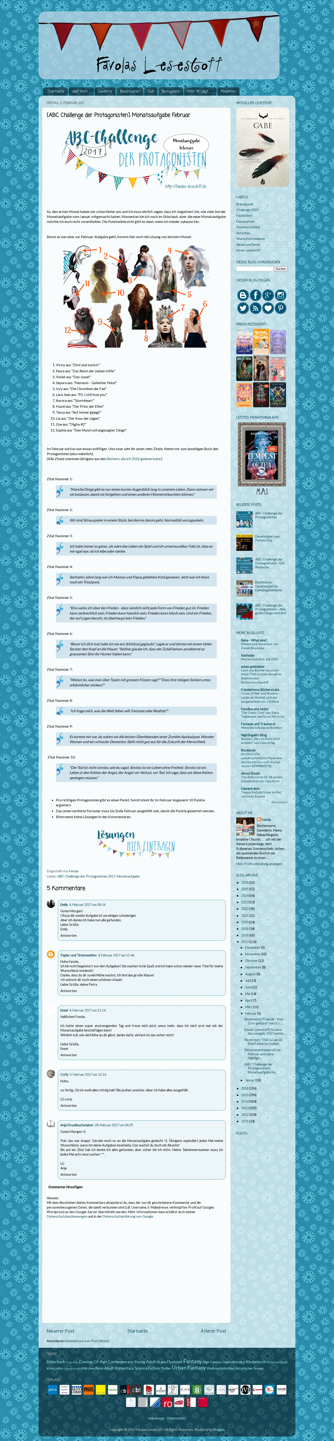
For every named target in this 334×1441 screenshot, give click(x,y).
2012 (245, 1115)
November (253, 954)
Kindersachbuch (277, 1362)
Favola (266, 820)
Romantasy (124, 1368)
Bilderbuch (56, 1361)
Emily (64, 905)
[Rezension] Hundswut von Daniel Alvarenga (259, 646)
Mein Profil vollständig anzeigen (259, 864)
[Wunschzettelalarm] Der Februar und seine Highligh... (262, 1054)
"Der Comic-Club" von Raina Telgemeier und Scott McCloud (262, 715)
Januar (250, 1080)
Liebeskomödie (72, 1368)
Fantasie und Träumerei (258, 724)
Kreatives (228, 91)
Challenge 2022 (247, 210)
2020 (245, 922)
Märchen (88, 1368)
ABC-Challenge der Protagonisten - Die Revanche (269, 563)
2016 (245, 1088)
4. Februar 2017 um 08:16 (87, 905)
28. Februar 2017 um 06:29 (114, 1125)
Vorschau (243, 233)
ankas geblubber (253, 666)
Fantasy (192, 1361)
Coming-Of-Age (93, 1361)
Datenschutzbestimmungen (67, 1216)
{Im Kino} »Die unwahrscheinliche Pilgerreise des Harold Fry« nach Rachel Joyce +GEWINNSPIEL (261, 760)
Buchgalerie (171, 91)
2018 (245, 935)
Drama (161, 1362)
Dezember (253, 947)
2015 (245, 1095)
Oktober (252, 961)
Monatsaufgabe (128, 876)
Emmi (64, 1010)
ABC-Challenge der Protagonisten (269, 515)
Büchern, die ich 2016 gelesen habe (134, 458)
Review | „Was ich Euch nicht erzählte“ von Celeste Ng (260, 741)
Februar (251, 1013)
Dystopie (174, 1361)
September (253, 967)
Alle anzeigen (279, 802)
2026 (245, 882)
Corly (64, 1074)
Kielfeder (248, 655)
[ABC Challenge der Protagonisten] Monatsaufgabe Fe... (260, 1068)
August (251, 974)
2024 (245, 895)
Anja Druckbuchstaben (76, 1125)
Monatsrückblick (248, 227)
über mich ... (81, 91)
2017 (245, 942)
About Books (250, 773)
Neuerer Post (60, 1331)
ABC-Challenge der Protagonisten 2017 (86, 876)
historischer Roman (249, 1368)
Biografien (72, 1362)
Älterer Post (213, 1331)
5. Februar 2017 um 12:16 (88, 1074)
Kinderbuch (256, 1361)
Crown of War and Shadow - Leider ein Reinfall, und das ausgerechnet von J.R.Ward (260, 697)
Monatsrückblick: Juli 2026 (259, 659)
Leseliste (105, 91)
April (249, 1000)
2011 (245, 1121)
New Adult (104, 1368)
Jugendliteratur (234, 1362)
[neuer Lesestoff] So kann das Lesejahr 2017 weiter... (265, 1031)
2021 (245, 915)
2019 (245, 929)
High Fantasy (212, 1362)
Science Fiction (147, 1368)
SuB (151, 91)
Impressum (156, 1418)
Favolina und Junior (255, 709)
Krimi (50, 1368)
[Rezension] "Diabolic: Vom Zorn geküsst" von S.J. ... (263, 1021)
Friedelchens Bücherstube (260, 690)
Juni (248, 987)
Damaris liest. (250, 788)
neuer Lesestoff (248, 250)
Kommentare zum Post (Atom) (87, 1341)
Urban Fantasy (189, 1367)
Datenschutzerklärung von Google (128, 1216)
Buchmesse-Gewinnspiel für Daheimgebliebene (268, 586)
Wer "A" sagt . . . (200, 91)
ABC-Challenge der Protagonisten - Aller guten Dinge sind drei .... (270, 611)
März (249, 1007)
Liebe (58, 1368)
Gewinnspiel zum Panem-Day (267, 538)
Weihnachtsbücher (220, 1368)
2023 (245, 902)
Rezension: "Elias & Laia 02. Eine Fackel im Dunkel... (263, 1042)
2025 (245, 889)
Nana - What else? (254, 640)
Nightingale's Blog (254, 735)
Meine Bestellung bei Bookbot (262, 727)
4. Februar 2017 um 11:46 (116, 955)
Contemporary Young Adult (132, 1361)
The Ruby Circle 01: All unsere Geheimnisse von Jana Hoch (261, 779)
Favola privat (245, 221)
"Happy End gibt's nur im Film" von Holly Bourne (261, 794)
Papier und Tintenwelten (78, 955)
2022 (245, 909)
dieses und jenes (248, 244)
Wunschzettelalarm (250, 239)
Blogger (218, 1429)
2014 (245, 1101)
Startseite (55, 91)
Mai (248, 994)
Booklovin (248, 750)
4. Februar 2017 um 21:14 (87, 1010)
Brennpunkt (245, 204)
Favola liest (244, 215)
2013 (245, 1108)
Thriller (165, 1368)
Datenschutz (176, 1418)
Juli (247, 981)
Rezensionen (130, 91)
